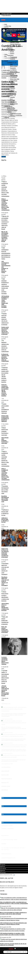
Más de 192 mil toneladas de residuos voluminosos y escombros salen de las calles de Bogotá (5, 236)
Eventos (12, 53)
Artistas (12, 51)
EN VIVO (3, 19)
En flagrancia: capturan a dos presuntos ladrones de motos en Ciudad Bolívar (5, 358)
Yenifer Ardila (6, 70)
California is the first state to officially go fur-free (5, 520)
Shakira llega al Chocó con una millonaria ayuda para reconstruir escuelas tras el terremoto (5, 553)
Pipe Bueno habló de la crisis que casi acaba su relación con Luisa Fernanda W (5, 581)
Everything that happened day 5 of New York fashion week (5, 498)
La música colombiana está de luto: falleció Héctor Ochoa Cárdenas (5, 661)
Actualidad (4, 100)
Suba (11, 64)
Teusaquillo (13, 68)
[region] (14, 6)
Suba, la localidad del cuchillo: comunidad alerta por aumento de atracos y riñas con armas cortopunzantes (5, 204)
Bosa (11, 99)
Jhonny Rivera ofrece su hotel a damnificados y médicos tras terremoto (5, 607)
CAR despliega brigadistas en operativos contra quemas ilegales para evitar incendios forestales (5, 301)
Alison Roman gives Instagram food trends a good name (4, 440)
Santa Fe (12, 90)
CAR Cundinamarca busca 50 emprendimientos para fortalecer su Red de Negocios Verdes (13, 739)
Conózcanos (10, 55)
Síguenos (2, 866)
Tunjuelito (12, 97)
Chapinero (12, 88)
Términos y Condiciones (16, 115)
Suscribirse (3, 868)
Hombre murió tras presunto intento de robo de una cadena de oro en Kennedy (5, 331)
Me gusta (2, 864)
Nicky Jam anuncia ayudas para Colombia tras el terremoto (4, 629)
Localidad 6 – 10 (11, 95)
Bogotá (6, 60)
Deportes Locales (14, 42)
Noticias (6, 28)
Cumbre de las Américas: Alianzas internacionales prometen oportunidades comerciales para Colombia (9, 89)
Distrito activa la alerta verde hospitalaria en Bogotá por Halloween (5, 418)
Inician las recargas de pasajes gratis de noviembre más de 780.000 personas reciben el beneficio (4, 390)
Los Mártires (13, 70)
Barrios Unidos (13, 66)
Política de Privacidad (6, 825)
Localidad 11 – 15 (11, 62)
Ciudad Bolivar (13, 81)
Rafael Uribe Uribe (14, 79)
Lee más (3, 156)
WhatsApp (3, 872)
